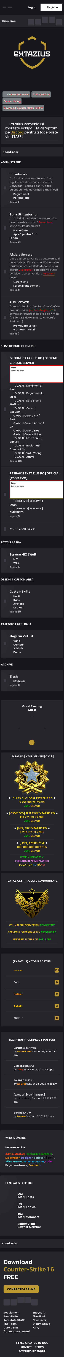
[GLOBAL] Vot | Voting (27, 453)
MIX (15, 559)
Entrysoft (39, 1312)
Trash (14, 676)
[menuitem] (30, 7)
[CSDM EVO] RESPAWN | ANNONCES (26, 510)
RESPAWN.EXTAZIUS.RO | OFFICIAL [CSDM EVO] (35, 475)
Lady (48, 1161)
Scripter (39, 1158)
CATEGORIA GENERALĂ (16, 624)
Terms (39, 1347)
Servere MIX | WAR (23, 554)
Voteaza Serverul (24, 1066)
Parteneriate (21, 198)
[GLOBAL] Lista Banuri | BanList (26, 440)
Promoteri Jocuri (24, 329)
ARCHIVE (7, 664)
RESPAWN (19, 681)
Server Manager (33, 1161)
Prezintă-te (20, 230)
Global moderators (39, 1154)
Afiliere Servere (21, 254)
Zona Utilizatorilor (24, 214)
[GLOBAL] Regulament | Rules (27, 395)
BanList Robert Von (25, 1048)
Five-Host (39, 1316)
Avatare (18, 604)
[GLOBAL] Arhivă (23, 457)
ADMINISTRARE (11, 162)
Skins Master (13, 1161)
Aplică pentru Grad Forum (24, 236)
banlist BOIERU (22, 1112)
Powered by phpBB (32, 1351)
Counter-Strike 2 (22, 529)
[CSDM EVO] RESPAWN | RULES (26, 503)
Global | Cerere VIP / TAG (25, 417)
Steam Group (41, 1324)
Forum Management (26, 285)
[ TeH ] (50, 1158)
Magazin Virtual (21, 636)
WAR (16, 563)
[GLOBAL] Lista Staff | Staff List (25, 402)
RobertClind (26, 1223)
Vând (16, 641)
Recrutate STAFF (14, 1320)
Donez (17, 652)
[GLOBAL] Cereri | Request (23, 410)
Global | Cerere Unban (27, 434)
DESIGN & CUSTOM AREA (17, 579)
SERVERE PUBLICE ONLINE (18, 346)
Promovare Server (25, 326)
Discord (17, 132)
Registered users (16, 1165)
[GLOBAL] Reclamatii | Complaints (25, 447)
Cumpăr (18, 644)
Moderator (12, 1158)
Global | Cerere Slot (26, 430)
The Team (10, 1324)
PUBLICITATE (19, 302)
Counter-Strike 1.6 (29, 1269)
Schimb (18, 648)
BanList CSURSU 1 (23, 1080)
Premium (34, 1165)
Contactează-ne (21, 1289)
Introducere (18, 174)
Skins (16, 600)
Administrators (15, 1154)
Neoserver (39, 1320)
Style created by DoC (32, 1343)
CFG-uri (18, 607)
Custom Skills (20, 591)
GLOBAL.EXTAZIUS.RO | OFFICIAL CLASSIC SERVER (34, 360)
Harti (16, 596)
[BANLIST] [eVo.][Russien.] (29, 1094)
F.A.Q (36, 1327)
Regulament (21, 194)
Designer (27, 1158)
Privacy (26, 1347)
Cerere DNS (20, 282)
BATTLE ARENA (11, 542)
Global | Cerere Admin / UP (27, 425)
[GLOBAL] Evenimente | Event (26, 387)
